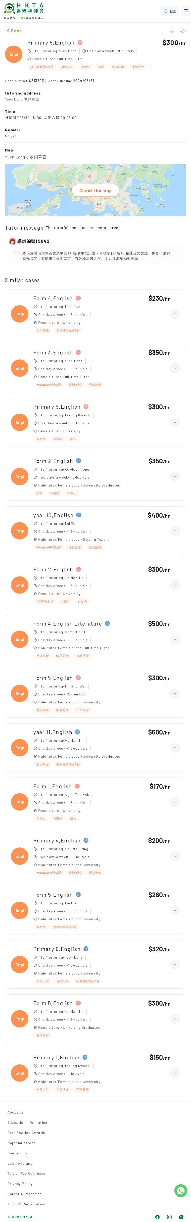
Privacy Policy (20, 1183)
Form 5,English (53, 678)
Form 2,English (53, 461)
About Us (15, 1112)
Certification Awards (26, 1132)
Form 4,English (53, 298)
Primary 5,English (51, 42)
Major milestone (21, 1143)
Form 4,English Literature (67, 623)
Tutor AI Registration (26, 1204)
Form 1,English (52, 786)
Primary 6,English (57, 949)
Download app (20, 1163)
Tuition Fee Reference (26, 1173)
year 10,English (53, 515)
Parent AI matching (24, 1194)
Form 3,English (53, 352)
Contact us (17, 1153)
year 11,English (52, 732)
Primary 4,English (57, 840)
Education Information (27, 1122)
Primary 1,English (56, 1057)
